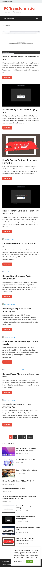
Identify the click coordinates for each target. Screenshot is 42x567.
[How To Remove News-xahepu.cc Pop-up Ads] (21, 337)
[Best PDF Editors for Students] (8, 470)
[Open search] (37, 18)
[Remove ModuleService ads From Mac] (8, 527)
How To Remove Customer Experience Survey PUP (25, 539)
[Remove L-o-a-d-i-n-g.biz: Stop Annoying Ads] (21, 400)
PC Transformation (20, 8)
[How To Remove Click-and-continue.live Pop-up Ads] (21, 196)
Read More (6, 77)
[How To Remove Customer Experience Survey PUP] (21, 145)
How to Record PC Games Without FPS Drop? (18, 481)
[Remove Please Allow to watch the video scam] (21, 369)
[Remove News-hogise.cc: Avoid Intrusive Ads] (21, 272)
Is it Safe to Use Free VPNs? (25, 459)
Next (30, 437)
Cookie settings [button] (19, 561)
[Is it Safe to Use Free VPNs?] (8, 459)
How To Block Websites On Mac (13, 488)
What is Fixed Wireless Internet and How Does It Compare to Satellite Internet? (19, 497)
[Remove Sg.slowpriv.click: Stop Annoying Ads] (21, 304)
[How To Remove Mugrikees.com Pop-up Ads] (21, 42)
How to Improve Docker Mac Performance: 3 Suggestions (26, 449)
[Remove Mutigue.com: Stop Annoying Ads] (21, 95)
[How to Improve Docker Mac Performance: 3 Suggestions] (8, 448)
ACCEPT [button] (29, 561)
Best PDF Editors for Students (26, 470)
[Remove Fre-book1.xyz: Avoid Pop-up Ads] (21, 239)
